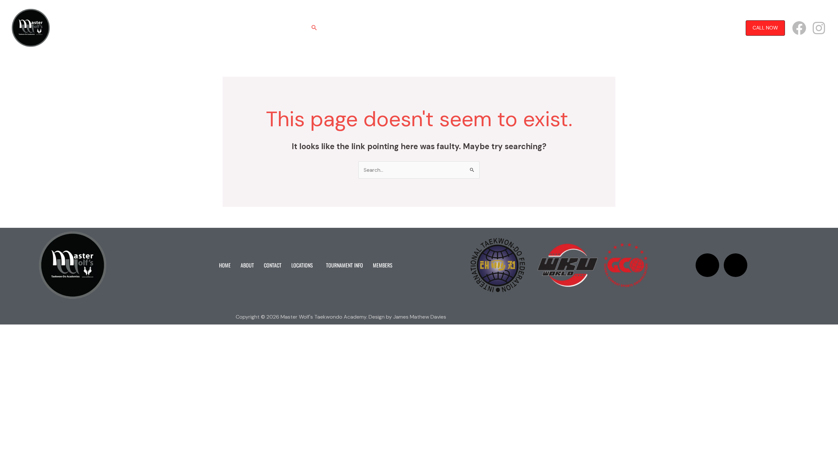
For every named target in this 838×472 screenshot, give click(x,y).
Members (499, 28)
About (358, 28)
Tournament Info (460, 28)
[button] (314, 28)
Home (335, 28)
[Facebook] (799, 28)
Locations (414, 28)
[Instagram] (819, 28)
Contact (384, 28)
